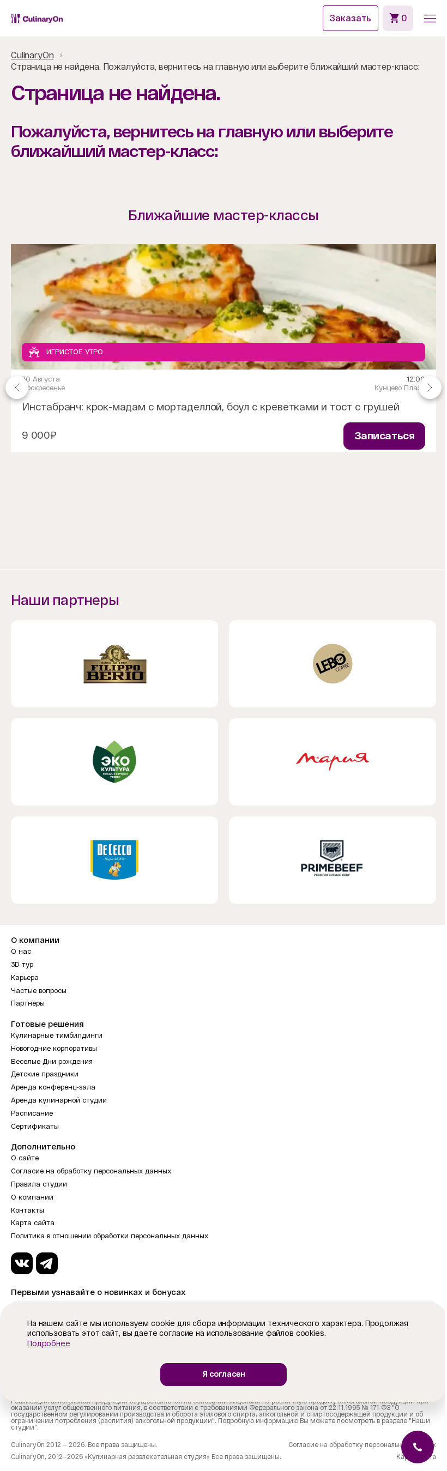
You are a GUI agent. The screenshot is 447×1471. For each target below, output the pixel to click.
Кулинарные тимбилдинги (56, 1035)
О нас (21, 951)
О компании (32, 1197)
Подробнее (48, 1343)
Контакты (27, 1210)
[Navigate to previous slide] (16, 387)
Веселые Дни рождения (52, 1061)
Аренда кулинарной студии (59, 1100)
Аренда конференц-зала (53, 1087)
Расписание (32, 1113)
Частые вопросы (39, 990)
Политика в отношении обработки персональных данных (109, 1236)
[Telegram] (47, 1263)
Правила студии (39, 1184)
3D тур (22, 964)
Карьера (25, 977)
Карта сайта (33, 1223)
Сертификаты (35, 1126)
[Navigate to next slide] (430, 387)
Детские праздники (44, 1074)
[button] (430, 18)
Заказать (350, 18)
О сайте (25, 1158)
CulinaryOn (32, 55)
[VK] (22, 1263)
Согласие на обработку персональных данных (91, 1171)
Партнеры (28, 1003)
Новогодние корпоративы (54, 1048)
